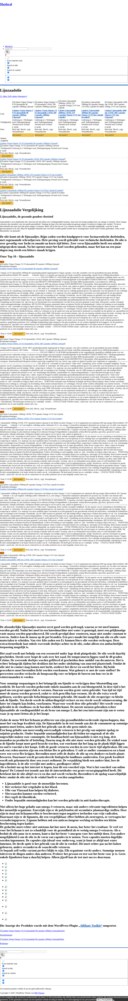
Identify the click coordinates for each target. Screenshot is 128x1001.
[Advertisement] (64, 25)
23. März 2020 (6, 96)
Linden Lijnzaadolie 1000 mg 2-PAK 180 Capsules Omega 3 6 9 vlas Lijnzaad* (32, 560)
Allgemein (21, 96)
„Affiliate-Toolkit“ (90, 925)
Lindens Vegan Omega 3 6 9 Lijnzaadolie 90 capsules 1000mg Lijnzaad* (29, 143)
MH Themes (39, 993)
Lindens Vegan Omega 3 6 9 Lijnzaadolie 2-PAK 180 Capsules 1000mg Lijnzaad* (33, 159)
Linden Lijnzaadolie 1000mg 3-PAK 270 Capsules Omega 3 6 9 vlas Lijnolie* (31, 175)
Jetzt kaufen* (17, 135)
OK (98, 1000)
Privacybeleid (107, 1000)
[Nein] (113, 1000)
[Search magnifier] (7, 52)
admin (14, 96)
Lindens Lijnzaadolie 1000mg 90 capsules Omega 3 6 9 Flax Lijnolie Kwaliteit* (32, 190)
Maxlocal (8, 46)
